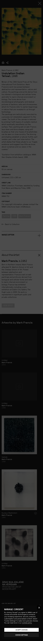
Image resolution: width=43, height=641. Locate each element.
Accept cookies (22, 630)
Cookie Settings (21, 635)
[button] (39, 608)
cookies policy (27, 623)
